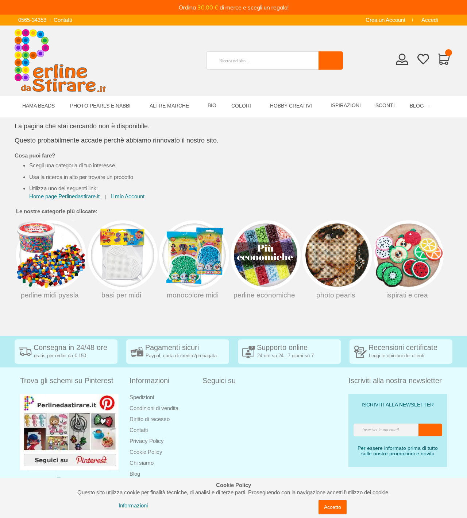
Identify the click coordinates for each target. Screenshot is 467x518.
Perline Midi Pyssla (50, 295)
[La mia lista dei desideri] (423, 60)
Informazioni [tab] (149, 381)
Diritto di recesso (150, 419)
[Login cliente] (402, 61)
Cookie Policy (146, 452)
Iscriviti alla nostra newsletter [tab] (395, 381)
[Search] (331, 60)
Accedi (429, 20)
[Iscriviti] (430, 430)
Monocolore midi (193, 295)
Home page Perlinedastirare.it (64, 196)
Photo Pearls (335, 295)
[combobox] (265, 60)
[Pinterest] (69, 431)
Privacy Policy (147, 441)
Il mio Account (127, 196)
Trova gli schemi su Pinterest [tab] (66, 381)
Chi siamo (142, 463)
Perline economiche (264, 295)
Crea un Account (385, 20)
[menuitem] (418, 106)
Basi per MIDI (121, 295)
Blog (135, 474)
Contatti (63, 20)
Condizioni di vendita (154, 408)
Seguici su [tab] (219, 381)
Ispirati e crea (407, 295)
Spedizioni (142, 397)
